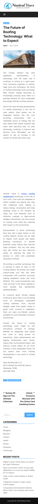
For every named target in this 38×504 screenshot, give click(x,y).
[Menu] (4, 14)
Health (5, 440)
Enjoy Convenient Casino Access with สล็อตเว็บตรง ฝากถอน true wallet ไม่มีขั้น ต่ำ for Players (19, 470)
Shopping (7, 447)
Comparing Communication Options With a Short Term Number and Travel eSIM (18, 490)
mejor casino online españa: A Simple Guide (18, 477)
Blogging (6, 430)
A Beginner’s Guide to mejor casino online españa (17, 483)
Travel (5, 427)
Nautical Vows (25, 501)
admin (5, 45)
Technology (7, 450)
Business (6, 434)
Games (6, 444)
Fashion (6, 437)
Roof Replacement (14, 380)
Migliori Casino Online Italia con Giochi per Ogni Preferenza (18, 463)
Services (6, 23)
